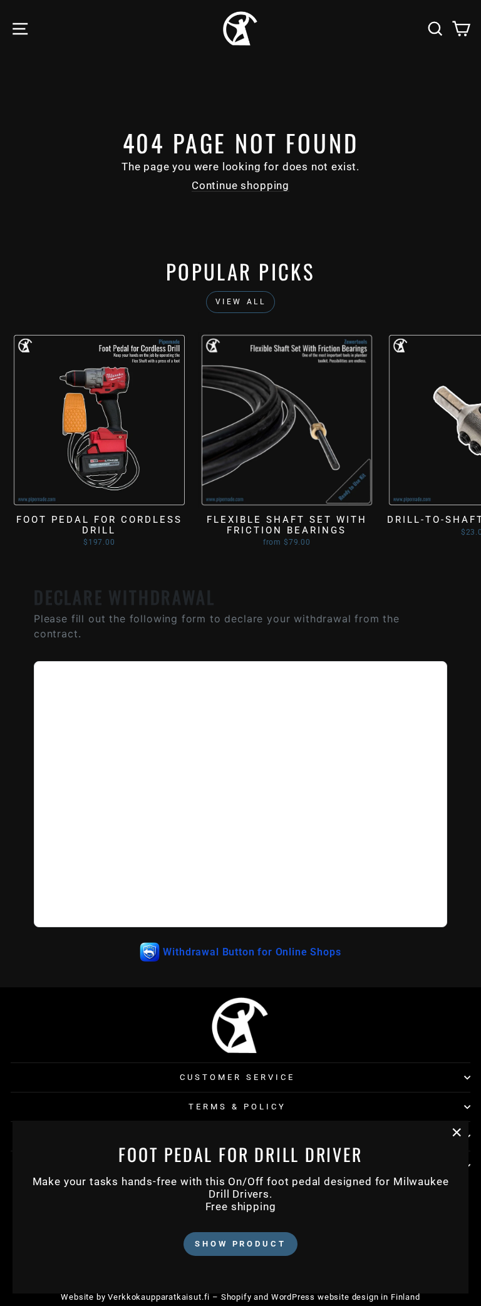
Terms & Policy (237, 1106)
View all (240, 301)
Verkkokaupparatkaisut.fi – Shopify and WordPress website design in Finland (264, 1297)
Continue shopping (240, 186)
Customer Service (237, 1077)
